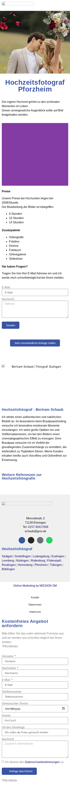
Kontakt (35, 597)
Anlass (6, 715)
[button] (52, 5)
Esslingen (58, 556)
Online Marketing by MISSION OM (35, 585)
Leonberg (8, 560)
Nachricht (8, 299)
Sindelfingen (23, 556)
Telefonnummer (12, 691)
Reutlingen (9, 564)
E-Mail (6, 287)
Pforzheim (41, 564)
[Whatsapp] (49, 540)
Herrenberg (25, 564)
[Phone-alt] (40, 540)
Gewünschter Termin (15, 703)
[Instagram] (31, 540)
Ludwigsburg (41, 556)
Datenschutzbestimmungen (42, 761)
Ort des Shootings (13, 727)
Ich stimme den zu (34, 761)
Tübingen (56, 564)
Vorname (8, 656)
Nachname (9, 668)
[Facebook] (22, 540)
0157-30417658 (38, 526)
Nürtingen (22, 560)
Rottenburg (38, 560)
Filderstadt (54, 560)
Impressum (35, 611)
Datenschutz (35, 604)
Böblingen (8, 569)
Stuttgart (7, 556)
